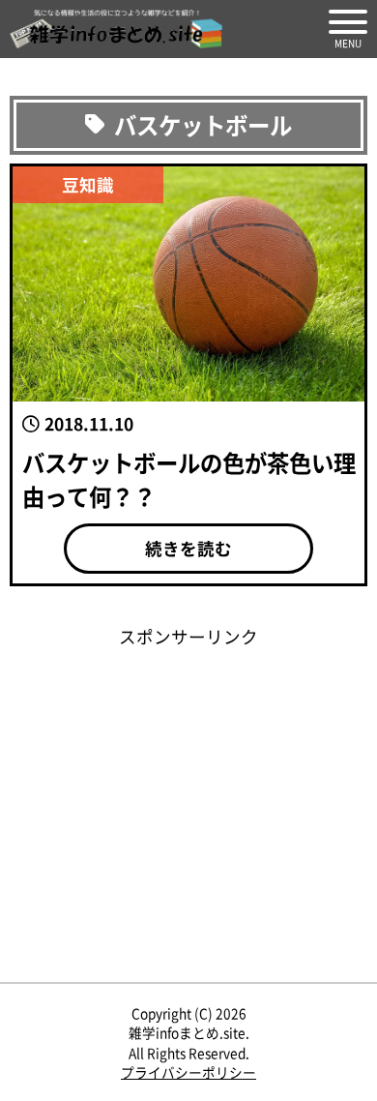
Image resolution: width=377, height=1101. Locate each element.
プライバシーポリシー (188, 1072)
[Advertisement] (189, 794)
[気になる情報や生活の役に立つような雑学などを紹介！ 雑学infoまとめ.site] (116, 29)
